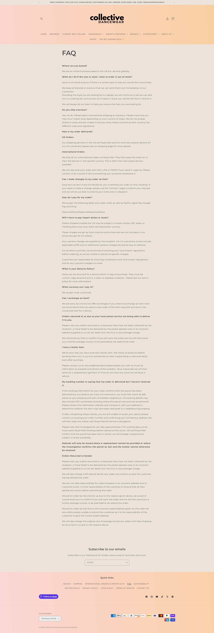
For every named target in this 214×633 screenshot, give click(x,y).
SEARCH (67, 584)
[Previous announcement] (39, 2)
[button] (41, 18)
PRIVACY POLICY (90, 588)
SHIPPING (78, 584)
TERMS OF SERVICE (125, 588)
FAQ (129, 584)
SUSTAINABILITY (141, 584)
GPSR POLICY (107, 588)
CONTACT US (143, 588)
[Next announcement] (174, 2)
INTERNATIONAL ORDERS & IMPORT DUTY (105, 584)
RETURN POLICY (72, 588)
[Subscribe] (126, 562)
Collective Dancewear (53, 627)
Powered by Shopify (69, 627)
